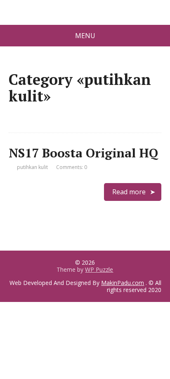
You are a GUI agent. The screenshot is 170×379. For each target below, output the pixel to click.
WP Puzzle (99, 269)
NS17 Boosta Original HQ (83, 153)
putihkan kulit (32, 167)
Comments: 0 (71, 167)
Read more (129, 191)
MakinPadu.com (122, 283)
